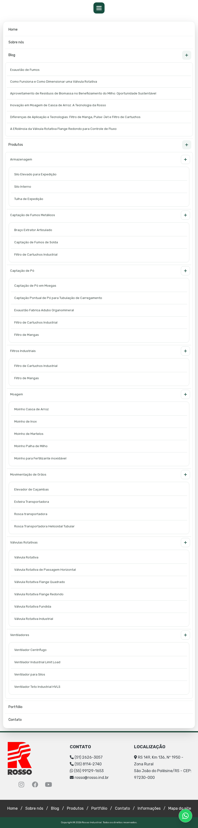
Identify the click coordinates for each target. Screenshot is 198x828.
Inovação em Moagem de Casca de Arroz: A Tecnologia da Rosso (58, 105)
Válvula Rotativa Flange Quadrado (39, 582)
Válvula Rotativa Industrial (33, 619)
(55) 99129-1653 (88, 770)
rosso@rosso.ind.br (92, 777)
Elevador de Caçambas (31, 489)
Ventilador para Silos (29, 674)
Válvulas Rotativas (24, 542)
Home (13, 29)
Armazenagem (21, 159)
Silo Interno (22, 186)
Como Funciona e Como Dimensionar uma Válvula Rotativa (53, 81)
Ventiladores (19, 635)
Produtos (15, 145)
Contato (15, 720)
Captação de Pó (22, 270)
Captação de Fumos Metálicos (32, 215)
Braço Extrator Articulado (33, 230)
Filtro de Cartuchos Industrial (35, 254)
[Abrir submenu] (186, 55)
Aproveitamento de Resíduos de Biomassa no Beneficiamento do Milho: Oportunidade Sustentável (83, 93)
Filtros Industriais (23, 351)
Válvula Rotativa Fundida (32, 606)
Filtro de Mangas (26, 335)
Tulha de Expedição (28, 199)
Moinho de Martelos (28, 434)
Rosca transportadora (30, 514)
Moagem (16, 394)
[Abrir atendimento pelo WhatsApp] (185, 815)
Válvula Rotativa (26, 557)
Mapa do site (179, 808)
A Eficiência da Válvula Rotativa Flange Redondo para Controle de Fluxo (63, 129)
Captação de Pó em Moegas (35, 285)
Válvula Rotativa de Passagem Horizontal (45, 569)
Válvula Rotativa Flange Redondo (39, 594)
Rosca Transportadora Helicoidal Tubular (44, 526)
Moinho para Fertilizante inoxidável (40, 458)
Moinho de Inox (25, 421)
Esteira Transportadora (31, 501)
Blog (11, 55)
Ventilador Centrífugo (30, 650)
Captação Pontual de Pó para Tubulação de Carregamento (58, 298)
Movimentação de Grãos (28, 474)
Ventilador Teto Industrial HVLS (37, 687)
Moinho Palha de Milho (31, 446)
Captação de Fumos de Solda (36, 242)
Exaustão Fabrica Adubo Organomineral (44, 310)
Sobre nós (16, 42)
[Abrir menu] (99, 7)
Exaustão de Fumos (25, 70)
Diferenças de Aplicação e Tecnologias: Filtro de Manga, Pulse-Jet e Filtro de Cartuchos (75, 117)
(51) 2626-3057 (88, 757)
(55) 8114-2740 (88, 764)
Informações (149, 808)
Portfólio (15, 707)
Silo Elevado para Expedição (35, 174)
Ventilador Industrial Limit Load (37, 662)
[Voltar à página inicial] (20, 758)
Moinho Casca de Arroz (31, 409)
